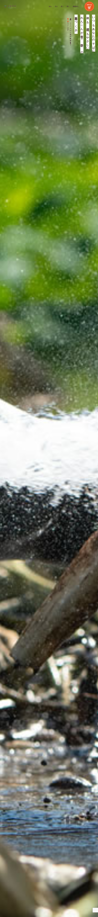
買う (62, 6)
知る (50, 6)
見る (56, 6)
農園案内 (75, 6)
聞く (68, 6)
